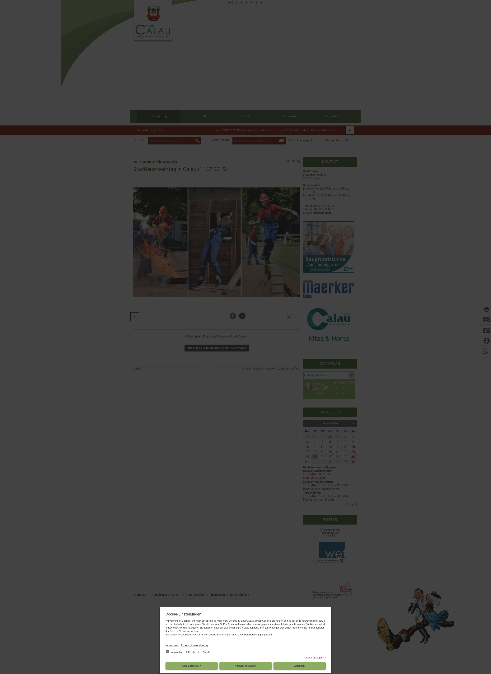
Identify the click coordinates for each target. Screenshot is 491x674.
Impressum (172, 645)
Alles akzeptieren (191, 666)
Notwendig (176, 652)
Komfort (192, 652)
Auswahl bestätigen (245, 666)
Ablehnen (299, 666)
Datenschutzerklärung (194, 645)
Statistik (206, 652)
